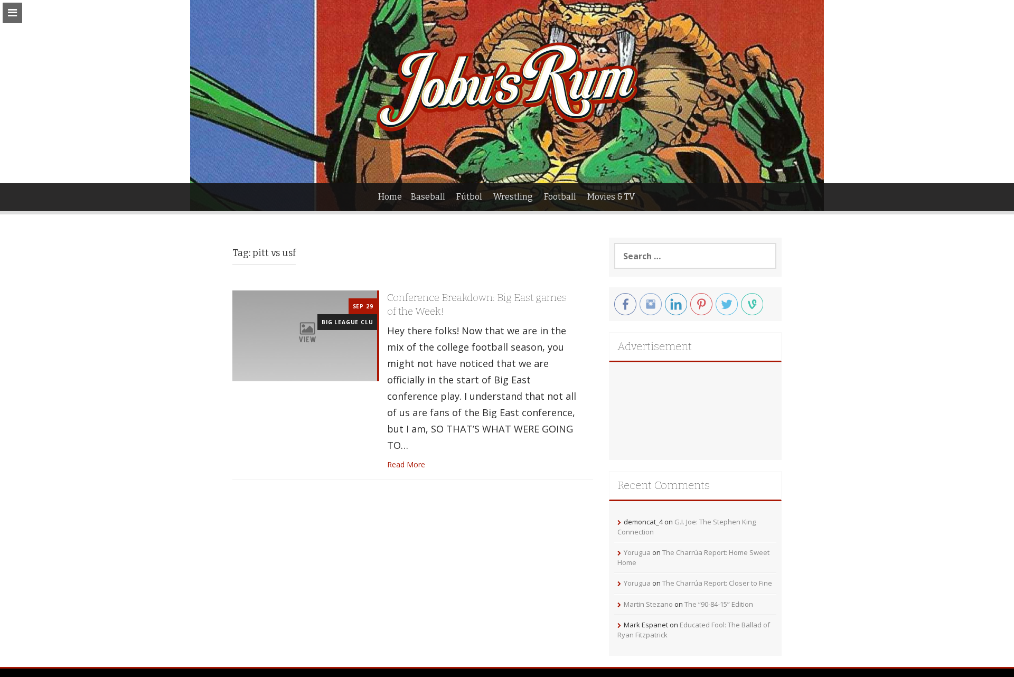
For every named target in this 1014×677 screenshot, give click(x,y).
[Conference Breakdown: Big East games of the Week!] (304, 335)
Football (560, 197)
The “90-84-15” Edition (718, 604)
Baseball (428, 197)
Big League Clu (347, 322)
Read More (406, 464)
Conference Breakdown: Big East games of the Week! (477, 305)
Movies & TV (611, 197)
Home (390, 197)
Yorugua (637, 552)
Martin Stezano (648, 604)
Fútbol (469, 197)
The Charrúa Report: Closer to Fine (717, 583)
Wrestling (513, 197)
